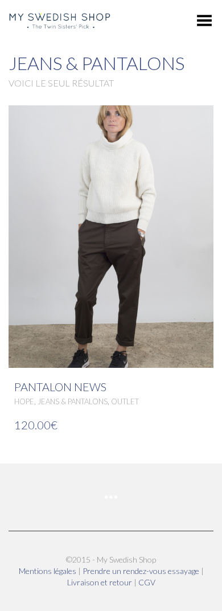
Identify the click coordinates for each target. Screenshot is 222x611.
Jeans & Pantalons (73, 401)
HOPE (24, 401)
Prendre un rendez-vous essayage (142, 571)
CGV (146, 582)
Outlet (125, 401)
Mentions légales (48, 571)
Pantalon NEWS (60, 386)
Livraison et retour (100, 582)
